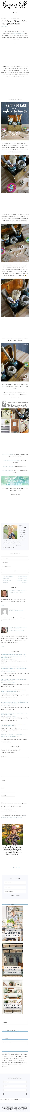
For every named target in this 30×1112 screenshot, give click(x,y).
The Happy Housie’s (7, 470)
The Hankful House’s (8, 454)
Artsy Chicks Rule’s (8, 466)
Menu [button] (16, 12)
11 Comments (15, 18)
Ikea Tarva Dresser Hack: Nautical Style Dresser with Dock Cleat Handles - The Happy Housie (13, 656)
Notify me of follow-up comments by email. (14, 803)
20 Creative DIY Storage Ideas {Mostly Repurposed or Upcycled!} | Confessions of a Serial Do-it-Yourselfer (14, 702)
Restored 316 (25, 1109)
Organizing (4, 26)
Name (3, 780)
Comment (4, 756)
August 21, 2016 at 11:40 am (16, 630)
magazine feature (18, 33)
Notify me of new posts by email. (12, 806)
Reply (3, 605)
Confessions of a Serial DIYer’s (12, 460)
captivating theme (15, 1109)
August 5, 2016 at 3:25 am (16, 592)
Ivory (10, 609)
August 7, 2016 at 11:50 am (16, 610)
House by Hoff (15, 4)
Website (3, 795)
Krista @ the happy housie (17, 590)
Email (3, 787)
